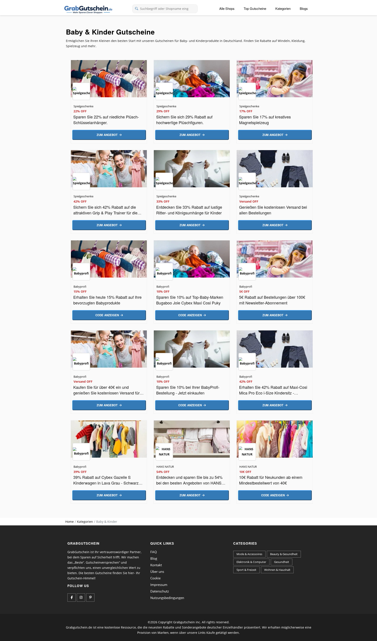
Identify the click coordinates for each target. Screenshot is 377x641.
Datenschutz (159, 591)
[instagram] (81, 597)
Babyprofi (80, 286)
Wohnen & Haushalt (277, 570)
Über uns (157, 571)
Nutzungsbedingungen (167, 598)
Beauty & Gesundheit (284, 554)
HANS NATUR (165, 467)
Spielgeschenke (83, 106)
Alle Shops (227, 8)
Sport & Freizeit (246, 570)
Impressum (158, 584)
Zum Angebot (107, 135)
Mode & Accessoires (249, 554)
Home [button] (69, 521)
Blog (153, 558)
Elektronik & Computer (251, 562)
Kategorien (283, 8)
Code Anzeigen (107, 315)
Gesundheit (281, 562)
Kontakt (156, 565)
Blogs (304, 8)
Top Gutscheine (255, 8)
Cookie (155, 578)
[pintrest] (90, 597)
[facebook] (71, 597)
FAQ (153, 552)
